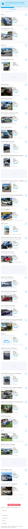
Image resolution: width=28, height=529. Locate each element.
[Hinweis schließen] (26, 1)
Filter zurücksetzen (12, 9)
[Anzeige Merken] (26, 15)
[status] (14, 4)
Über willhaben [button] (5, 515)
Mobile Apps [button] (4, 523)
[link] (6, 499)
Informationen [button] (4, 518)
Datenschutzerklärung (14, 526)
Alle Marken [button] (4, 510)
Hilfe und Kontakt (4, 526)
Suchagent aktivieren (15, 504)
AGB (9, 526)
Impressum (21, 526)
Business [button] (4, 520)
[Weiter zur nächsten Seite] (22, 499)
